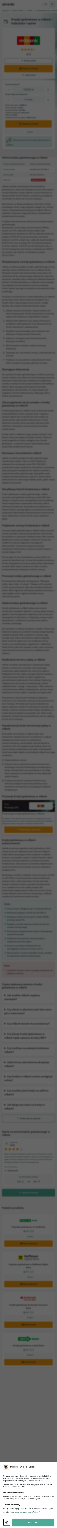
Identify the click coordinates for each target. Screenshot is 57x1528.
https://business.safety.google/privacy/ (25, 1512)
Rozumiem (32, 1522)
